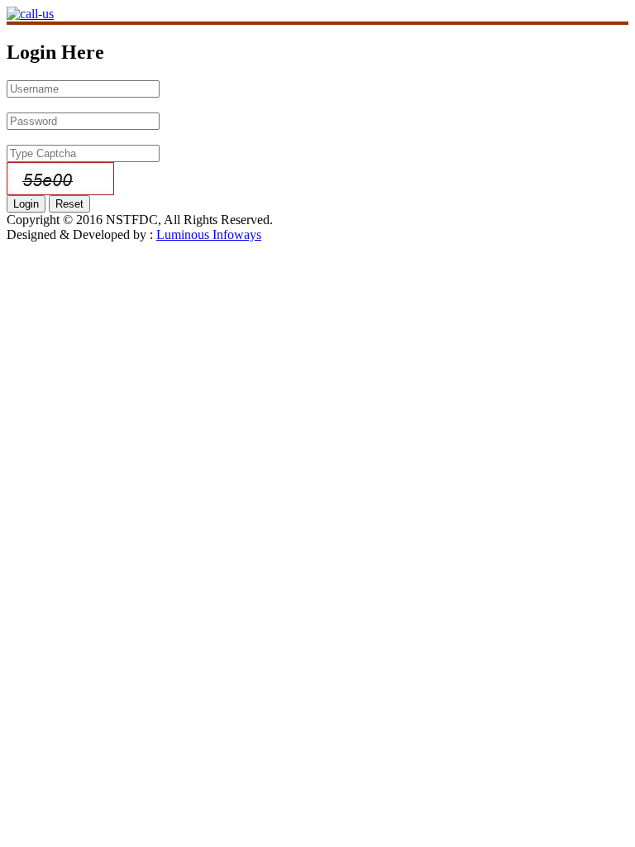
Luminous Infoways (208, 234)
